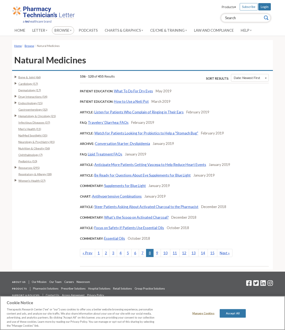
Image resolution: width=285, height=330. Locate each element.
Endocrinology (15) (30, 103)
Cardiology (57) (28, 83)
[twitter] (255, 284)
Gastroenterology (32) (33, 109)
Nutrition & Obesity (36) (34, 148)
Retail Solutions (122, 288)
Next (225, 253)
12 (184, 253)
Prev (87, 253)
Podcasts (88, 30)
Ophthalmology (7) (30, 155)
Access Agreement (73, 295)
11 (175, 253)
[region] (142, 313)
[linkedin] (263, 284)
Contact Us (52, 295)
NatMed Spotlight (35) (32, 135)
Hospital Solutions (99, 288)
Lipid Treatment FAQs (105, 154)
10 (165, 253)
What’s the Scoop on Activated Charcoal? (136, 217)
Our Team (55, 282)
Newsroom (83, 282)
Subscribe (248, 7)
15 (212, 253)
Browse (62, 30)
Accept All (233, 313)
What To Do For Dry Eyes (133, 91)
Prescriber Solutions (73, 288)
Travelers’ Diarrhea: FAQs (108, 122)
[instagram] (270, 284)
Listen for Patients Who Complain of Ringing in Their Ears (139, 112)
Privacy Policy (95, 295)
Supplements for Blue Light (125, 185)
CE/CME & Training (167, 30)
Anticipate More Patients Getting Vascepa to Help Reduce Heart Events (150, 164)
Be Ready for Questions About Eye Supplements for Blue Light (142, 175)
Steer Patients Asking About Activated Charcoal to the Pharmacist (146, 207)
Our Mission (39, 282)
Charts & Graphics (123, 30)
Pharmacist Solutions (45, 288)
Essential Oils (114, 238)
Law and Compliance (214, 30)
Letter (39, 30)
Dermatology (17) (29, 90)
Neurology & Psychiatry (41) (36, 142)
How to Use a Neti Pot (131, 101)
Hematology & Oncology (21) (37, 116)
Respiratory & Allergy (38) (35, 174)
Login (265, 7)
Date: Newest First (247, 78)
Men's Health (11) (29, 129)
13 (194, 253)
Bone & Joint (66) (29, 77)
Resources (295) (29, 167)
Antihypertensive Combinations (117, 196)
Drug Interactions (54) (32, 96)
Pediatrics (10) (27, 161)
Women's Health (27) (31, 180)
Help (245, 30)
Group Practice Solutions (150, 288)
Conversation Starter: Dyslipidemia (122, 143)
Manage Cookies (203, 313)
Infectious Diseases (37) (34, 122)
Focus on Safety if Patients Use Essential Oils (129, 228)
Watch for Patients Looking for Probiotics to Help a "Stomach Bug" (146, 133)
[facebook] (249, 284)
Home (20, 30)
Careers (69, 282)
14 (203, 253)
